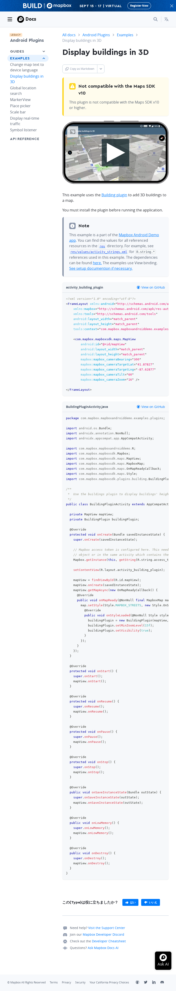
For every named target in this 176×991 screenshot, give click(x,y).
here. (97, 262)
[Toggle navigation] (10, 19)
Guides (17, 51)
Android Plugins (27, 40)
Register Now (139, 6)
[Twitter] (148, 982)
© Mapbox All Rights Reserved (26, 982)
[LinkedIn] (156, 982)
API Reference (24, 139)
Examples (20, 58)
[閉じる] (171, 5)
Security (80, 982)
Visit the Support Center (106, 928)
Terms (54, 982)
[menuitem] (166, 19)
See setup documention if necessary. (100, 268)
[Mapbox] (20, 19)
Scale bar (18, 112)
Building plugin (114, 194)
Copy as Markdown (82, 69)
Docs (30, 19)
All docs (69, 34)
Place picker (20, 105)
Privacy (66, 982)
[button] (166, 19)
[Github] (140, 982)
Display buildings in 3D (27, 79)
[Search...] (155, 19)
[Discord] (164, 982)
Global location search (23, 90)
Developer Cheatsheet (109, 941)
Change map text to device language (27, 67)
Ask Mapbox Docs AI (103, 948)
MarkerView (20, 99)
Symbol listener (23, 129)
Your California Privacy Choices (109, 982)
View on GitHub (152, 287)
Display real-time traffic (24, 121)
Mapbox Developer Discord (103, 934)
